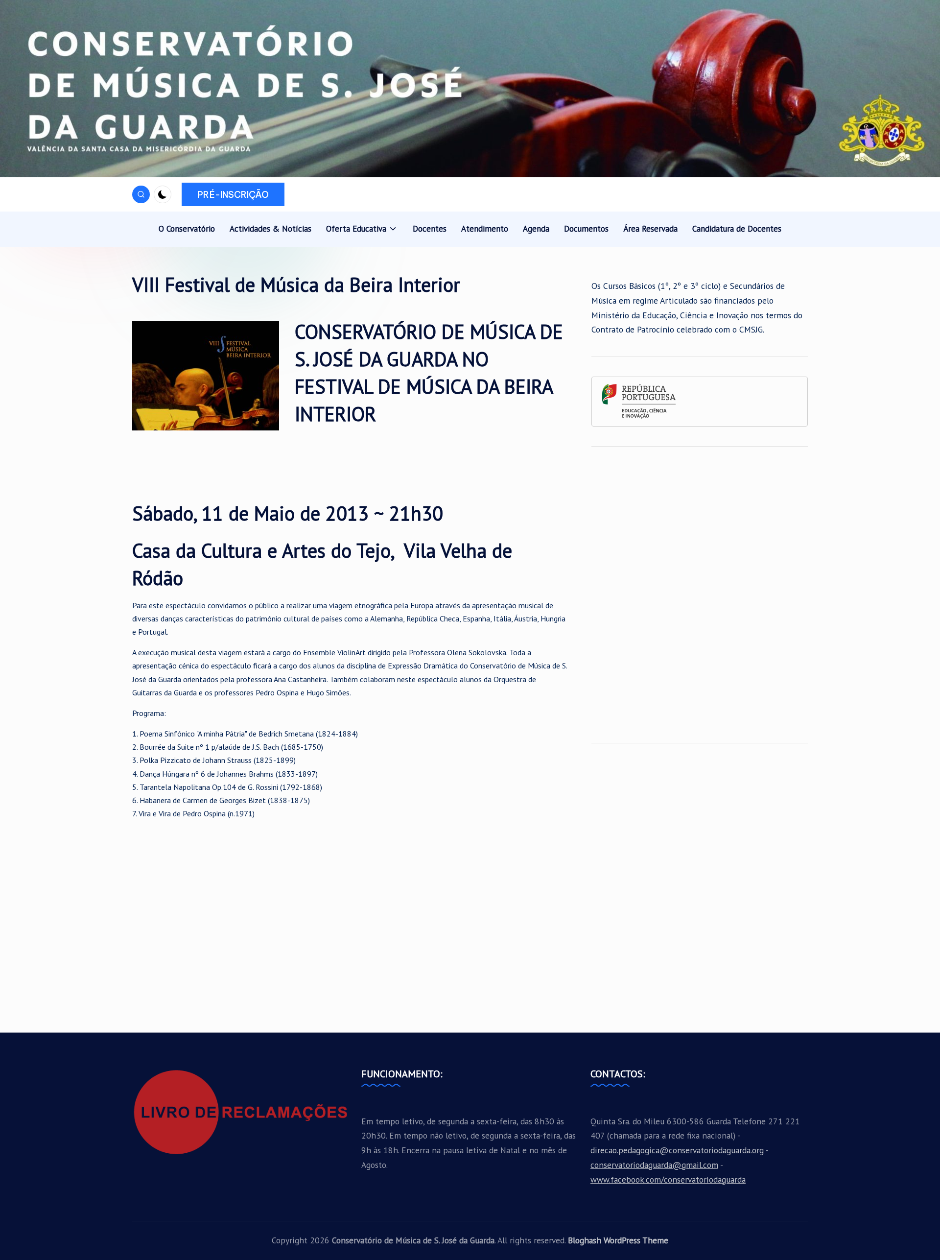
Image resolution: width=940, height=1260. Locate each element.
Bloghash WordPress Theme (618, 1240)
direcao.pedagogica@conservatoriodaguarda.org (677, 1150)
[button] (233, 194)
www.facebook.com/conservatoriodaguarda (668, 1179)
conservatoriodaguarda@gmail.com (654, 1164)
